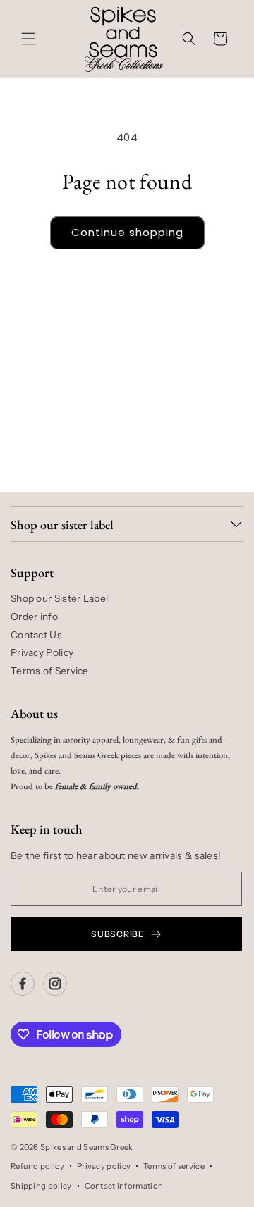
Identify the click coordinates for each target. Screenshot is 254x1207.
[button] (28, 38)
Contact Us (36, 634)
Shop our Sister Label (59, 598)
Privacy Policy (42, 652)
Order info (34, 616)
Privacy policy (104, 1166)
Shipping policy (41, 1186)
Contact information (124, 1186)
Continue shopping (127, 232)
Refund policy (37, 1166)
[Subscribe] (209, 446)
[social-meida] (23, 984)
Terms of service (174, 1166)
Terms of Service (50, 670)
